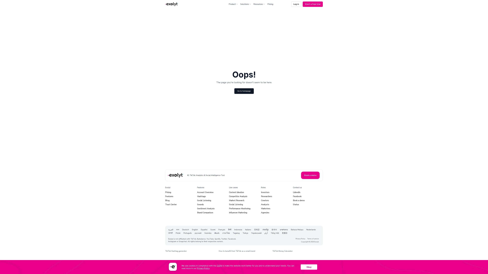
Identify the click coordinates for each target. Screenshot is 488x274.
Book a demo (299, 200)
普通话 (284, 233)
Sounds (200, 204)
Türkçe (245, 233)
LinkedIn (296, 192)
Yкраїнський (256, 233)
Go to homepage (244, 91)
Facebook (297, 196)
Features (169, 196)
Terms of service (313, 239)
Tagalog (236, 233)
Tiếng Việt (275, 233)
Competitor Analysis (238, 196)
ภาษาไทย (226, 233)
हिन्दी (229, 229)
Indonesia (238, 229)
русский (198, 233)
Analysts (265, 204)
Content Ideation (236, 192)
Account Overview (205, 192)
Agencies (265, 212)
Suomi (212, 229)
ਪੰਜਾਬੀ (170, 233)
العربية (170, 229)
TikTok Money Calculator (282, 251)
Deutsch (185, 229)
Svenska (207, 233)
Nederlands (311, 229)
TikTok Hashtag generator (176, 251)
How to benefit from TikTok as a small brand (237, 251)
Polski (178, 233)
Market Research (236, 200)
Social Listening (204, 200)
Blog (167, 200)
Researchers (266, 196)
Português (188, 233)
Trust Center (171, 204)
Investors (265, 192)
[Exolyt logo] (171, 4)
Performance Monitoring (239, 208)
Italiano (248, 229)
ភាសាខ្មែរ (266, 229)
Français (221, 229)
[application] (244, 267)
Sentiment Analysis (206, 208)
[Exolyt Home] (175, 175)
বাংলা (177, 229)
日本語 (257, 229)
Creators (265, 200)
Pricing (270, 4)
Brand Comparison (205, 212)
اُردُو (266, 233)
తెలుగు (216, 233)
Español (204, 229)
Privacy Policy (300, 239)
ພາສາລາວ (284, 229)
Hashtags (201, 196)
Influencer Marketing (238, 212)
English (195, 229)
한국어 (274, 229)
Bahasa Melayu (297, 229)
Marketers (265, 208)
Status (296, 204)
